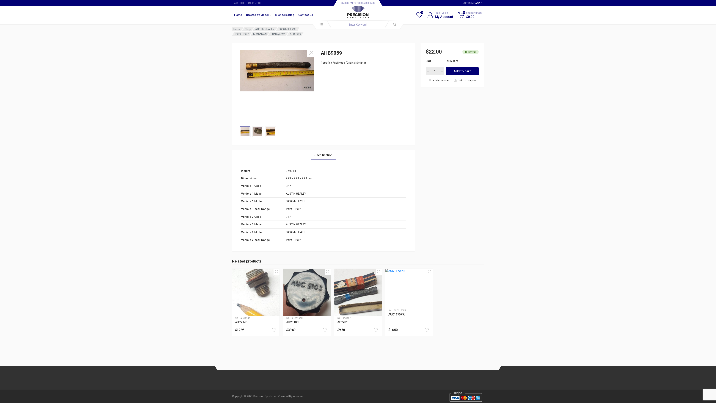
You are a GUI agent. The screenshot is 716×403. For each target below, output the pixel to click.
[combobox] (358, 25)
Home (238, 15)
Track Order (254, 2)
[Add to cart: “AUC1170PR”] (427, 330)
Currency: (471, 2)
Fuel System (278, 33)
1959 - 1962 (242, 33)
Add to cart (462, 71)
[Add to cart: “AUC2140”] (273, 330)
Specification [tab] (323, 155)
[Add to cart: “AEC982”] (376, 330)
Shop (248, 29)
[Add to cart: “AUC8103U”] (324, 330)
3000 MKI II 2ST (288, 29)
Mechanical (260, 33)
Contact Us (305, 15)
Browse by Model (257, 15)
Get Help (239, 2)
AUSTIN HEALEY (264, 29)
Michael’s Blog (284, 15)
